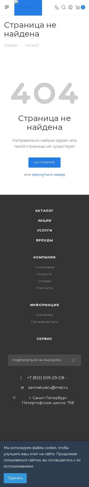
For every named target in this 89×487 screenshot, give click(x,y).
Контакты (45, 288)
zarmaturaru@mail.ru (48, 387)
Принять (15, 478)
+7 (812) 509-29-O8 (46, 378)
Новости (44, 274)
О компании (45, 267)
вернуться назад (48, 174)
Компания (44, 257)
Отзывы (44, 281)
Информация (44, 305)
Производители (44, 322)
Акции (44, 220)
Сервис (44, 339)
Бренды (44, 240)
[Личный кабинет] (70, 7)
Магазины (44, 315)
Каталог (44, 211)
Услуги (44, 230)
